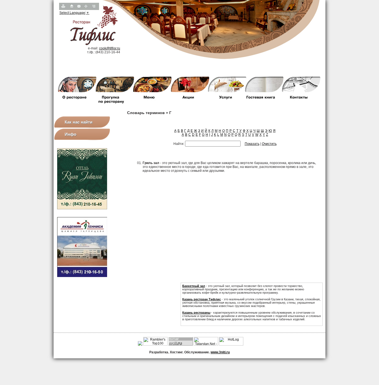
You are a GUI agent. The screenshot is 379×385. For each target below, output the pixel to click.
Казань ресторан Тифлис (201, 299)
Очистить (269, 144)
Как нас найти (78, 122)
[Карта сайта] (85, 9)
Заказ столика (224, 322)
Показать (252, 144)
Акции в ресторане (196, 322)
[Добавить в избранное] (94, 9)
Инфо (70, 134)
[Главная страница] (71, 9)
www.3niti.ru (220, 352)
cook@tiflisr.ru (109, 48)
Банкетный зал (193, 286)
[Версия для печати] (63, 9)
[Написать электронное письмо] (78, 9)
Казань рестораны (196, 312)
